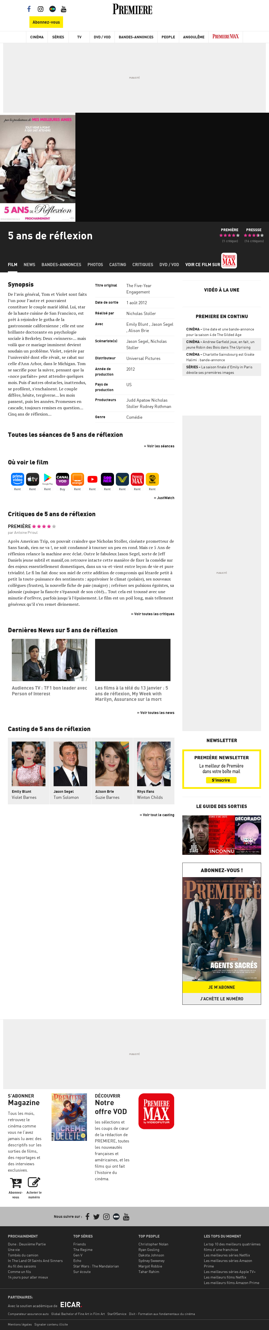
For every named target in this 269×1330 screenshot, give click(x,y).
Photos (95, 264)
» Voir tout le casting (157, 815)
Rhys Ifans (145, 791)
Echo (77, 1260)
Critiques (142, 264)
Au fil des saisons (22, 1266)
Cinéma (37, 37)
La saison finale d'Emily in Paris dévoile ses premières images (219, 370)
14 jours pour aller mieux (28, 1277)
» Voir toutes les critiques (152, 614)
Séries (58, 37)
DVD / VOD (102, 37)
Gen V (77, 1255)
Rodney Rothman (155, 406)
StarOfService (116, 1314)
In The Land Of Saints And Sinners (35, 1260)
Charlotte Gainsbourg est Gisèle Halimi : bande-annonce (220, 357)
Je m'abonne (221, 987)
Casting (117, 264)
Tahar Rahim (148, 1271)
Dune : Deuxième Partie (27, 1244)
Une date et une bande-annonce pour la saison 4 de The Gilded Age (220, 332)
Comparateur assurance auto (28, 1314)
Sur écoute (82, 1271)
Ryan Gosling (148, 1249)
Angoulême (193, 37)
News (29, 264)
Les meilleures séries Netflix (227, 1255)
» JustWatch (164, 497)
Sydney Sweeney (151, 1260)
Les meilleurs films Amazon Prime (231, 1282)
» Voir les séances (159, 446)
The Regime (82, 1249)
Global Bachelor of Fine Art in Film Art (78, 1314)
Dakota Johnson (151, 1255)
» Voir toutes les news (155, 712)
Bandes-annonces (61, 264)
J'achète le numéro (221, 998)
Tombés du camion (23, 1255)
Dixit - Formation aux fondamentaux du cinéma (162, 1314)
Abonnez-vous (46, 22)
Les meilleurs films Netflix (225, 1277)
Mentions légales (20, 1324)
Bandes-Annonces (136, 37)
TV (79, 37)
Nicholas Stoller (141, 313)
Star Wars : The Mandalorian (96, 1266)
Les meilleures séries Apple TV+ (230, 1271)
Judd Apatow (138, 400)
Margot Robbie (150, 1266)
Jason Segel (162, 324)
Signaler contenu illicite (51, 1324)
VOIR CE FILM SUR (203, 264)
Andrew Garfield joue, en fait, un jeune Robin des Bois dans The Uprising (220, 344)
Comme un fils (19, 1271)
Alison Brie (138, 330)
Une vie (14, 1249)
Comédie (134, 417)
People (168, 37)
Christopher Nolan (153, 1244)
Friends (79, 1244)
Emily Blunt (137, 324)
